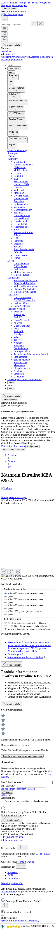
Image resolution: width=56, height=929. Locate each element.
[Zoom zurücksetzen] (11, 571)
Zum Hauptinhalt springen (14, 2)
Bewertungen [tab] (14, 654)
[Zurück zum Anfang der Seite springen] (4, 905)
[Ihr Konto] (4, 39)
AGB (10, 875)
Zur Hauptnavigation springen (26, 4)
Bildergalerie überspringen (14, 497)
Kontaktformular (26, 862)
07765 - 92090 (43, 853)
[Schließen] (2, 568)
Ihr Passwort (8, 785)
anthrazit (29, 629)
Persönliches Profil (20, 56)
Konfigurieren (32, 446)
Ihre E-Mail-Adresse (12, 782)
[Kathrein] (28, 488)
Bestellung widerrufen (12, 59)
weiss (28, 626)
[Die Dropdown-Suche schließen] (40, 23)
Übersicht (6, 56)
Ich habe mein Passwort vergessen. (18, 788)
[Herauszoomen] (4, 571)
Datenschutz (7, 446)
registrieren (11, 54)
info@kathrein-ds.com (12, 840)
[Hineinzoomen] (18, 571)
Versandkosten (8, 891)
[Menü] (4, 18)
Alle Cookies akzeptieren (13, 449)
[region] (28, 539)
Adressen (35, 56)
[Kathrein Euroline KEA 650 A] (28, 502)
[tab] (29, 646)
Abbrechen (6, 795)
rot (27, 622)
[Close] (2, 915)
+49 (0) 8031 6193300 (12, 837)
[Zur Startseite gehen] (12, 14)
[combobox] (15, 24)
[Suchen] (34, 23)
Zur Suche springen (38, 2)
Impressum (19, 446)
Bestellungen (46, 56)
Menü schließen (14, 45)
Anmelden (6, 51)
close (11, 72)
